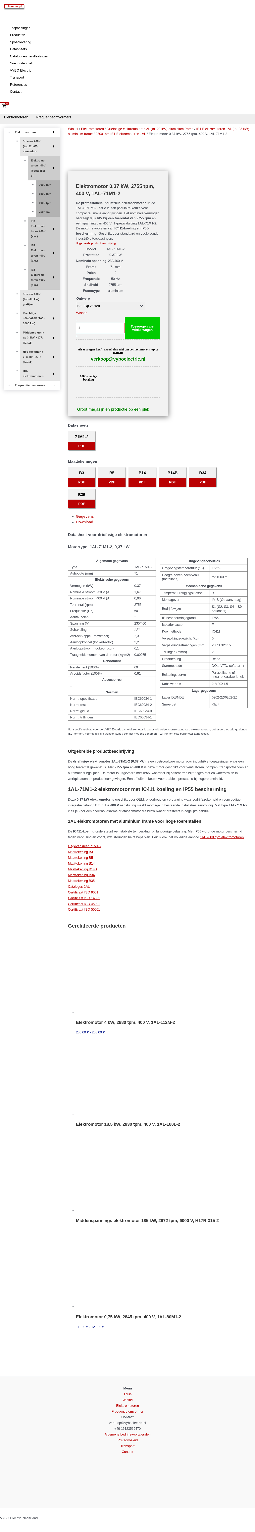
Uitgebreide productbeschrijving (96, 243)
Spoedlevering (20, 42)
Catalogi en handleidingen (29, 56)
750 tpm (44, 212)
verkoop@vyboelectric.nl (118, 359)
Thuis (128, 1394)
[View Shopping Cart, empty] (4, 106)
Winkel (73, 129)
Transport (17, 77)
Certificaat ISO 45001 (84, 904)
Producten (17, 35)
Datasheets (18, 49)
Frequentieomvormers (53, 117)
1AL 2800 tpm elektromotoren (222, 837)
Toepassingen (20, 28)
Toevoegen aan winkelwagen (142, 328)
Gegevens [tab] (85, 516)
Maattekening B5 (80, 858)
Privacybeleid (128, 1440)
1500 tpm (45, 193)
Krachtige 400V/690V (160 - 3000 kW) (34, 318)
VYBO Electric (20, 70)
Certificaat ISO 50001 (84, 909)
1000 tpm (45, 203)
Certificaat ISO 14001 (84, 898)
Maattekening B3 (80, 852)
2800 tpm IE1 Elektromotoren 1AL (121, 134)
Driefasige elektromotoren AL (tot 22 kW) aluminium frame (150, 129)
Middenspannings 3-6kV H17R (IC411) (33, 337)
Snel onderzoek (21, 63)
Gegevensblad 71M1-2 (84, 846)
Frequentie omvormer (127, 1411)
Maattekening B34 (81, 875)
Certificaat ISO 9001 (83, 892)
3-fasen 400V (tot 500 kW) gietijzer (31, 299)
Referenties (18, 85)
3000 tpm (45, 184)
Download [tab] (84, 522)
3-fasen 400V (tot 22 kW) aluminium (31, 146)
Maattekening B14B (82, 869)
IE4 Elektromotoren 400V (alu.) (38, 253)
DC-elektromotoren (33, 374)
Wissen (81, 313)
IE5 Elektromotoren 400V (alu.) (38, 277)
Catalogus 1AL (79, 887)
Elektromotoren (16, 117)
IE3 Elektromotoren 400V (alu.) (38, 229)
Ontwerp (83, 298)
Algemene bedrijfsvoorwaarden (127, 1434)
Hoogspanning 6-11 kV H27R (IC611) (33, 356)
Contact (16, 91)
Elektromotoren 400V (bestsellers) (38, 168)
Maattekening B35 (81, 881)
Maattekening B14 (81, 863)
